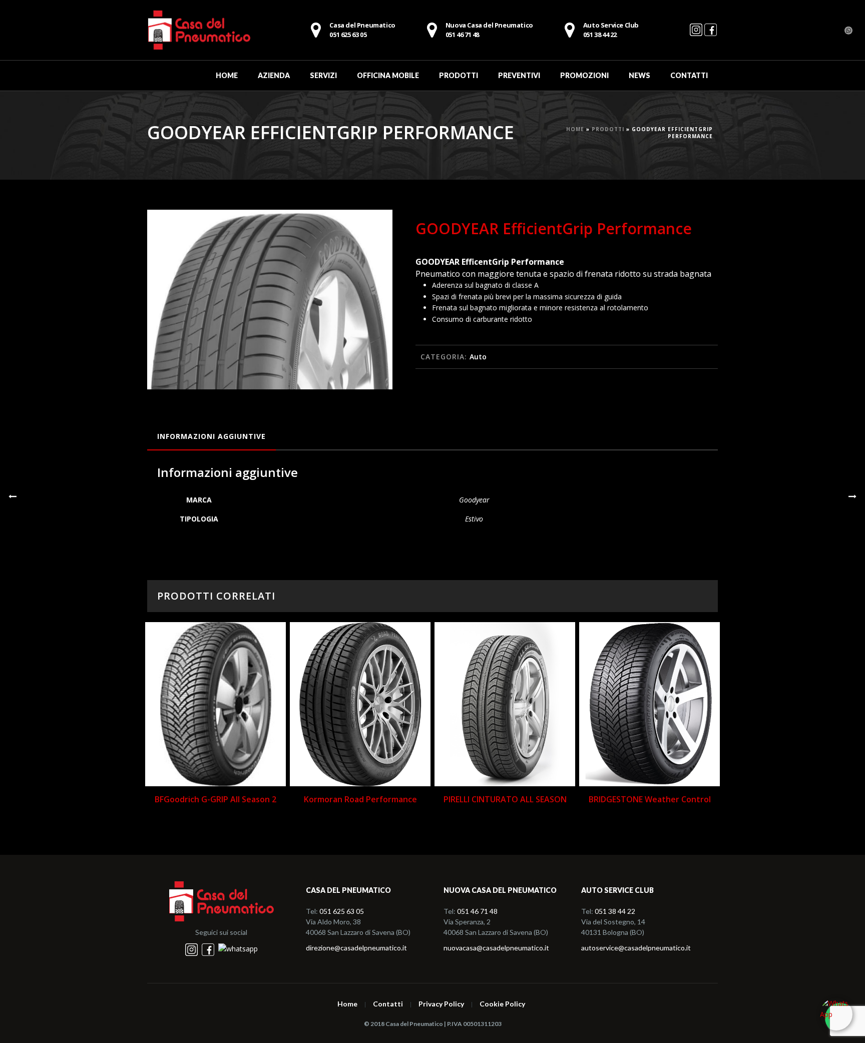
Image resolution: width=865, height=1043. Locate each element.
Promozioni (584, 75)
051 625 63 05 (341, 911)
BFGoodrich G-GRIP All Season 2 (215, 799)
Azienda (274, 75)
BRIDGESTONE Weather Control (650, 799)
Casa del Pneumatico (362, 30)
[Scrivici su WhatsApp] (836, 1014)
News (639, 75)
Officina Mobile (388, 75)
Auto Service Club (611, 30)
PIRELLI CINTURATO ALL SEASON (505, 799)
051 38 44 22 (615, 911)
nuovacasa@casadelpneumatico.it (496, 947)
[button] (372, 229)
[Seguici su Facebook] (710, 34)
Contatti (689, 75)
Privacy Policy (441, 1003)
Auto (478, 356)
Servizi (323, 75)
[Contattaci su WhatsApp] (238, 948)
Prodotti (458, 75)
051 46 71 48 (489, 30)
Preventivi (519, 75)
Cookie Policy (502, 1003)
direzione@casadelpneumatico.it (356, 947)
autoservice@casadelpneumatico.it (636, 947)
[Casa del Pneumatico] (199, 30)
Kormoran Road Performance (360, 799)
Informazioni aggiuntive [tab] (211, 436)
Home (227, 75)
